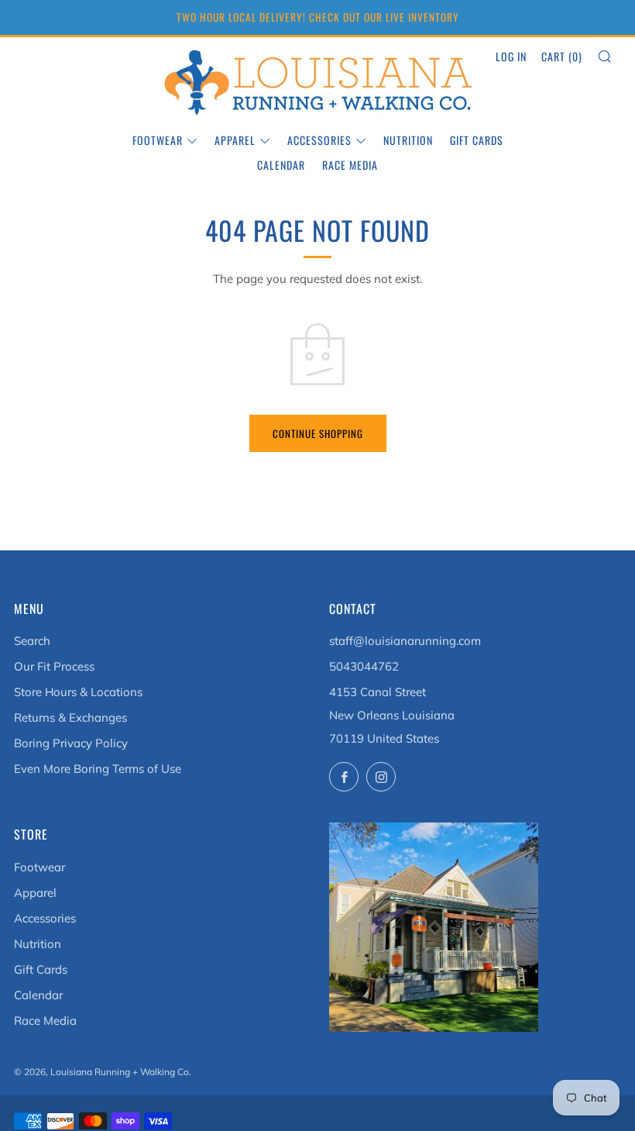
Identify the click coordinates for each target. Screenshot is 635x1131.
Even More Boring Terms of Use (97, 768)
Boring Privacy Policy (71, 743)
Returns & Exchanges (70, 717)
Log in (511, 56)
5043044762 (364, 666)
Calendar (281, 165)
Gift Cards (476, 140)
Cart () (561, 56)
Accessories (319, 140)
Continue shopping (318, 433)
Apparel (235, 140)
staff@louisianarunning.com (405, 640)
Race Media (350, 165)
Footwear (157, 140)
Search (32, 640)
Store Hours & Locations (78, 691)
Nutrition (408, 140)
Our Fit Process (54, 666)
